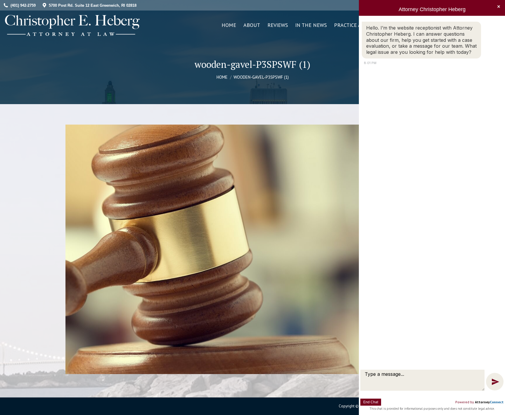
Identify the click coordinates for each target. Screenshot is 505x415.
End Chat (370, 402)
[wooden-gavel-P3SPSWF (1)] (252, 249)
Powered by (479, 402)
